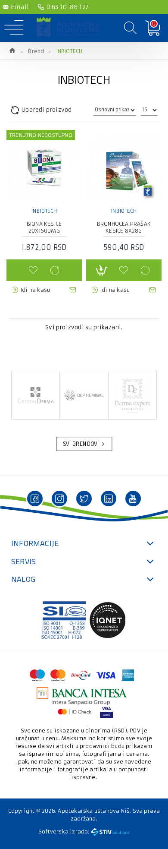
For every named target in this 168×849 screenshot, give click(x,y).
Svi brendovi (81, 444)
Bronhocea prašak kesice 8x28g (124, 227)
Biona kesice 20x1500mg (44, 227)
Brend (36, 51)
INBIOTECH (44, 211)
